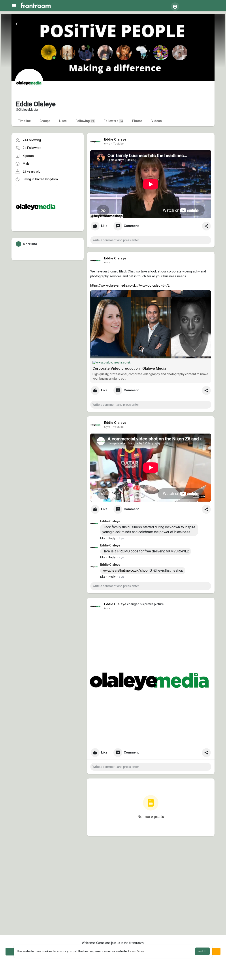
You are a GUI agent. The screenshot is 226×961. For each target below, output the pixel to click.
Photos (137, 121)
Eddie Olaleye (115, 139)
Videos (156, 121)
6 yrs (107, 143)
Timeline (24, 121)
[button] (175, 6)
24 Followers (32, 148)
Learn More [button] (136, 951)
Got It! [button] (202, 951)
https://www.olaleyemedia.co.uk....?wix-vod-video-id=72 (130, 285)
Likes (63, 121)
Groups (45, 121)
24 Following (32, 140)
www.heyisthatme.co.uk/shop (125, 570)
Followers (113, 121)
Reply (112, 538)
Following (84, 121)
